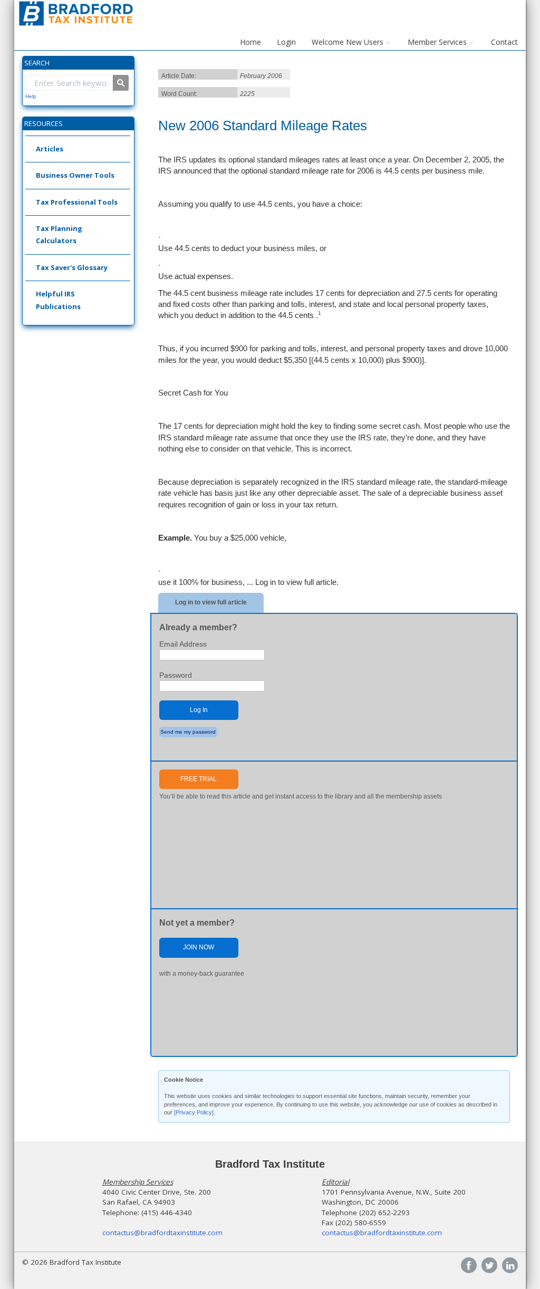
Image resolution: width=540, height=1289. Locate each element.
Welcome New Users (347, 42)
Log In (199, 710)
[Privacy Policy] (194, 1112)
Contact (504, 42)
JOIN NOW (198, 947)
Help (30, 96)
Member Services (437, 42)
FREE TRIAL (198, 779)
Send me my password (188, 732)
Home (250, 42)
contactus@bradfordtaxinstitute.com (162, 1232)
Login (286, 42)
